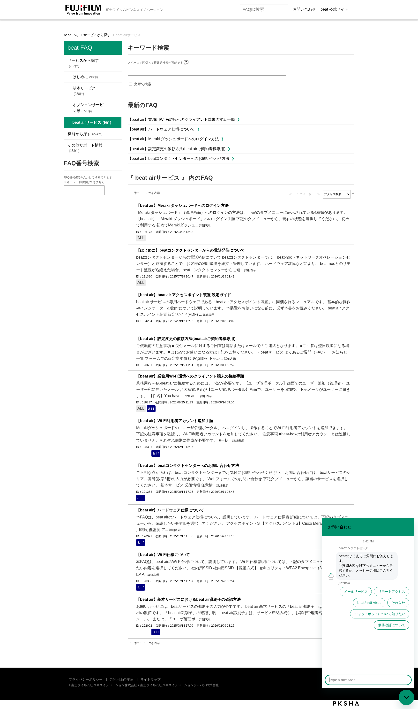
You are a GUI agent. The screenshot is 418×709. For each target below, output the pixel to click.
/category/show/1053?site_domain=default (114, 133)
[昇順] (353, 193)
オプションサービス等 (88, 108)
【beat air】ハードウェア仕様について (161, 129)
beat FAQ (71, 35)
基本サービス (84, 91)
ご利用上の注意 (121, 679)
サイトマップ (150, 679)
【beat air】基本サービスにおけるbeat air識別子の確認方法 (188, 599)
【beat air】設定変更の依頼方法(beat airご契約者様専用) (176, 149)
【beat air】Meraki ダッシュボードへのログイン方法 (173, 139)
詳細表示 (205, 225)
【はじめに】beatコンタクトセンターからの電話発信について (190, 250)
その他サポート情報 (85, 148)
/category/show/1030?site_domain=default (114, 108)
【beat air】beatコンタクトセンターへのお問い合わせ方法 (178, 158)
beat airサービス (91, 122)
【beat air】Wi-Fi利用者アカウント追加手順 (174, 421)
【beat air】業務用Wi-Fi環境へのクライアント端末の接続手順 (181, 119)
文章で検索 (142, 84)
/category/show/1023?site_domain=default (114, 63)
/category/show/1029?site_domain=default (114, 91)
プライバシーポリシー (86, 679)
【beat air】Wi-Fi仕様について (163, 555)
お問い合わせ (304, 9)
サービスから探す (97, 35)
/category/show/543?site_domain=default (114, 148)
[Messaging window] (368, 603)
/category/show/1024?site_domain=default (114, 77)
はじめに (85, 77)
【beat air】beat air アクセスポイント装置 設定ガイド (183, 295)
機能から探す (85, 134)
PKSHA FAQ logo (346, 703)
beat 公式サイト (334, 9)
